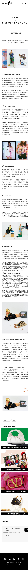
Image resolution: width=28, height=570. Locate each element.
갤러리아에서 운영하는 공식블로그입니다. (12, 532)
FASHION (15, 17)
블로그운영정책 (18, 562)
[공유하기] (7, 420)
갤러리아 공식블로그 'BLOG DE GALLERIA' (11, 529)
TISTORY (14, 555)
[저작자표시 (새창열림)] (17, 420)
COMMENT (5, 522)
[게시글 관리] (9, 420)
